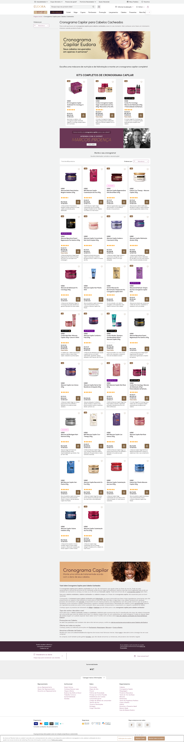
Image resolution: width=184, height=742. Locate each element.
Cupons (82, 12)
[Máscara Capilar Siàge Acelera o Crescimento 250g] (116, 223)
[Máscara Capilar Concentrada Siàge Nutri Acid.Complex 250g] (93, 223)
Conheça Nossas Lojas (71, 689)
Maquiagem (101, 627)
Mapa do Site (94, 689)
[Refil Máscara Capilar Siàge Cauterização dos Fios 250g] (93, 175)
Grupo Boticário (55, 2)
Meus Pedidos (133, 2)
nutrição (81, 602)
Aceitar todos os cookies (156, 738)
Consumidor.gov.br (95, 698)
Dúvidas (66, 698)
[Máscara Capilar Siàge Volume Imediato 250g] (70, 513)
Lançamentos (113, 12)
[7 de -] (105, 571)
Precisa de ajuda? (71, 2)
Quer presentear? (143, 656)
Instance (96, 607)
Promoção (102, 12)
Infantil (122, 704)
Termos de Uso (94, 702)
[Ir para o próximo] (149, 12)
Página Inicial (38, 16)
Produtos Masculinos (126, 693)
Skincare (108, 627)
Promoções (93, 687)
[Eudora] (39, 7)
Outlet (68, 12)
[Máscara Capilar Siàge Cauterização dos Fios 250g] (93, 513)
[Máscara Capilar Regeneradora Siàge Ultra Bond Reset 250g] (116, 175)
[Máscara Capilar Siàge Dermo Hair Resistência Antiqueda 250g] (93, 369)
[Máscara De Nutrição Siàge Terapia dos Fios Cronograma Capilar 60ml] (139, 272)
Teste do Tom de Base (127, 695)
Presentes (132, 12)
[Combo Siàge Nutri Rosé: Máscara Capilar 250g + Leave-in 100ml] (70, 320)
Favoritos (147, 2)
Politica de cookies (56, 740)
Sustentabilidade (69, 697)
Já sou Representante (45, 687)
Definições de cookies (125, 738)
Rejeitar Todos (140, 738)
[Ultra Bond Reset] (40, 12)
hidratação (99, 598)
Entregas (92, 706)
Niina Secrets (143, 12)
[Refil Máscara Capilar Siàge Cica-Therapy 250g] (93, 419)
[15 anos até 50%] (57, 12)
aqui (120, 632)
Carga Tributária (95, 708)
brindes (88, 637)
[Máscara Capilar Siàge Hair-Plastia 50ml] (93, 272)
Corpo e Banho (117, 627)
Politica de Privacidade (97, 693)
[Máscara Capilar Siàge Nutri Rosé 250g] (139, 419)
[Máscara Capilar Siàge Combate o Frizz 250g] (93, 320)
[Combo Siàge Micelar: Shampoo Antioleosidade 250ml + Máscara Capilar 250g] (116, 320)
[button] (83, 115)
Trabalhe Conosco (70, 695)
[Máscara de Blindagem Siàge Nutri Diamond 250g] (70, 419)
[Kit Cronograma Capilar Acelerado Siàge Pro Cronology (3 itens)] (76, 88)
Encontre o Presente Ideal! (128, 706)
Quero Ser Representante (46, 689)
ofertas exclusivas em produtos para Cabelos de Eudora (129, 622)
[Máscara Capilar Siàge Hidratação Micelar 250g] (139, 223)
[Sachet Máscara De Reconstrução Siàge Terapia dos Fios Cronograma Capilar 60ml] (116, 272)
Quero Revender (104, 2)
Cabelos (123, 12)
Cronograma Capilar (126, 689)
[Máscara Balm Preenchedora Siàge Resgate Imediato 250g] (70, 175)
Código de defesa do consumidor (100, 700)
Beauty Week (124, 708)
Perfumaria (92, 12)
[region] (92, 738)
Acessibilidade (41, 2)
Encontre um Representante (47, 691)
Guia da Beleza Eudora (127, 710)
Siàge (76, 12)
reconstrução (139, 603)
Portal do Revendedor (87, 2)
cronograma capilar (133, 592)
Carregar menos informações (92, 678)
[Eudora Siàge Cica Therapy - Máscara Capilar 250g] (139, 175)
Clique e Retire (69, 691)
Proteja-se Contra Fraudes (98, 695)
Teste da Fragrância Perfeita (129, 700)
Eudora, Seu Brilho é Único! (72, 693)
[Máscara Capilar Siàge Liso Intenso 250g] (70, 369)
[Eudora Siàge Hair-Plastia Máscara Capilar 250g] (139, 467)
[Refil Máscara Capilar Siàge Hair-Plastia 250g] (70, 467)
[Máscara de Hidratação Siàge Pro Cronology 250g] (70, 272)
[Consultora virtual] (99, 7)
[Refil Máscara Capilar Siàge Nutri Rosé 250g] (116, 369)
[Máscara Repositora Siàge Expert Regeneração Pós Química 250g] (139, 320)
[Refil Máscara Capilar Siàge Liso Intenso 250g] (116, 419)
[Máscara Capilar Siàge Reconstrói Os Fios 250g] (93, 467)
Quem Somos (68, 687)
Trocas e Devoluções (96, 704)
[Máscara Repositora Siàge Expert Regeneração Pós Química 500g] (70, 223)
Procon (92, 691)
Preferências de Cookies (97, 697)
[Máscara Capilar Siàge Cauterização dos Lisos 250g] (116, 467)
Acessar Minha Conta (140, 7)
